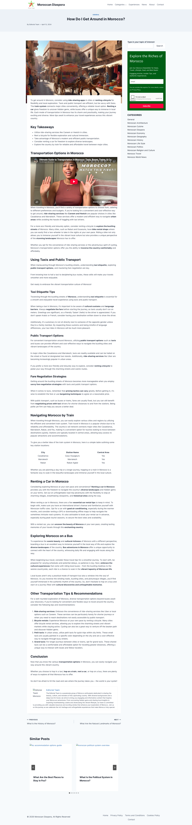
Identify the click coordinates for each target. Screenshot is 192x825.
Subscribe (146, 106)
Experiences (134, 4)
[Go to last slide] (33, 767)
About (152, 4)
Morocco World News (136, 157)
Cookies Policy (153, 815)
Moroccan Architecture (137, 123)
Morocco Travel (134, 154)
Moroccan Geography (137, 136)
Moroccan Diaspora (136, 130)
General (96, 15)
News (144, 4)
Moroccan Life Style (136, 143)
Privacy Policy (116, 815)
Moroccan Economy (136, 133)
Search (159, 46)
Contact (160, 4)
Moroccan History (135, 140)
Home (110, 4)
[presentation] (51, 758)
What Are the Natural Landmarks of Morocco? (100, 722)
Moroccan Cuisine (135, 126)
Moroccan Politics (135, 147)
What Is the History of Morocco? (41, 722)
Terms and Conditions (135, 815)
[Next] (114, 767)
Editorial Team (34, 24)
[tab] (69, 793)
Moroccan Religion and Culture (141, 150)
